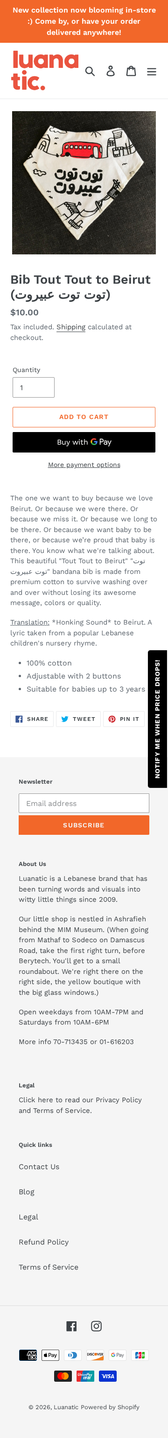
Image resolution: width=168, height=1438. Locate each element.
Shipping (70, 327)
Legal (28, 1216)
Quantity (26, 369)
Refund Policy (44, 1242)
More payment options (84, 464)
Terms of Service (48, 1267)
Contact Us (39, 1166)
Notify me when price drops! (157, 719)
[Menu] (151, 70)
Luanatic (66, 1407)
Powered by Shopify (110, 1407)
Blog (27, 1191)
